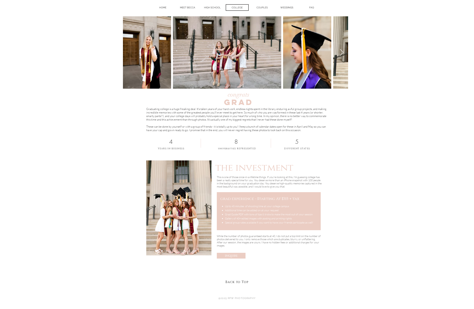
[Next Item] (342, 52)
